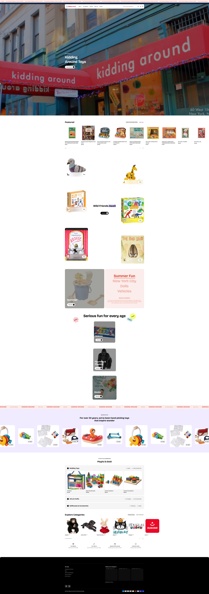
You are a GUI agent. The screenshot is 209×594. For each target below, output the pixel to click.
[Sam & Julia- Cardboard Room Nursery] (153, 133)
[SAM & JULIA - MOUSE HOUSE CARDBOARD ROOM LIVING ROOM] (169, 133)
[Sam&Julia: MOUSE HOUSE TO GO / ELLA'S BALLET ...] (120, 133)
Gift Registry (85, 6)
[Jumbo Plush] (88, 527)
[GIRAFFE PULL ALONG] (124, 182)
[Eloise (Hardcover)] (68, 256)
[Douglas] (136, 527)
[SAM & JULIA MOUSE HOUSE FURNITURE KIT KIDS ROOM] (137, 133)
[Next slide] (143, 113)
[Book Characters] (104, 527)
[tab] (131, 122)
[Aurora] (152, 527)
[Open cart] (143, 6)
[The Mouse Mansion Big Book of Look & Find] (88, 133)
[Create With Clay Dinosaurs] (124, 220)
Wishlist (91, 6)
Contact (101, 6)
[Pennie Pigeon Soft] (68, 174)
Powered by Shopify (80, 591)
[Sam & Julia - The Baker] (185, 133)
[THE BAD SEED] (124, 260)
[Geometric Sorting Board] (133, 480)
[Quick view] (77, 128)
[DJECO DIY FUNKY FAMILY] (68, 209)
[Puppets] (72, 527)
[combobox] (131, 6)
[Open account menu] (141, 6)
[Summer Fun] (124, 276)
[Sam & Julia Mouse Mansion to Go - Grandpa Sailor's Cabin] (104, 133)
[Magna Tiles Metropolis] (95, 480)
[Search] (138, 6)
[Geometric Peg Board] (114, 480)
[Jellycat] (120, 527)
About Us (96, 6)
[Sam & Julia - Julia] (201, 133)
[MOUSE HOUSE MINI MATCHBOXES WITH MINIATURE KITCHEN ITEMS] (72, 133)
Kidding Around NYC (72, 591)
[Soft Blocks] (76, 480)
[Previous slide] (142, 113)
